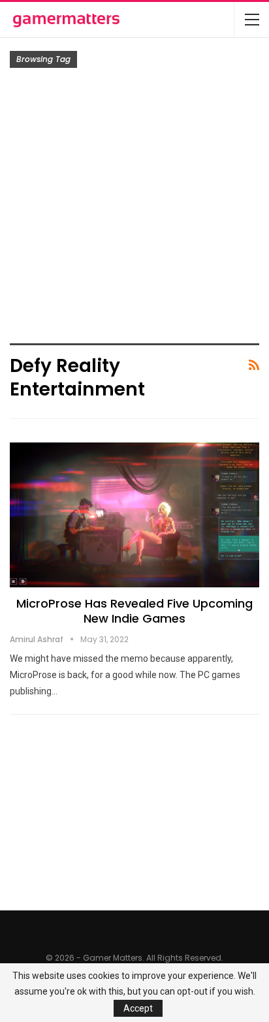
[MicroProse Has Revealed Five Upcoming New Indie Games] (134, 514)
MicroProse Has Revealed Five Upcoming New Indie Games (134, 611)
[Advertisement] (134, 208)
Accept (138, 1008)
